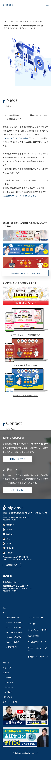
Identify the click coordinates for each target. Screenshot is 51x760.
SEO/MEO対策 (33, 636)
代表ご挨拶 (9, 682)
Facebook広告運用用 (14, 632)
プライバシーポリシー (11, 702)
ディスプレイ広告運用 (14, 627)
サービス (6, 612)
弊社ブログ (7, 667)
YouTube (9, 552)
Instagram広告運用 (13, 637)
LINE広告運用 (11, 647)
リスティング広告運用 (14, 622)
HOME (4, 21)
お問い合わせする (17, 458)
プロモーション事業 (35, 617)
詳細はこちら (12, 565)
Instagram (9, 524)
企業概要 (8, 677)
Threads (9, 529)
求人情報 (8, 692)
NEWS (5, 607)
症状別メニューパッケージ (38, 656)
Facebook (9, 534)
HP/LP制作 (32, 623)
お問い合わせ (8, 697)
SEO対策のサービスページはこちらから (20, 195)
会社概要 (6, 672)
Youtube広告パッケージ (37, 642)
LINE (7, 538)
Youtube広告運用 (12, 642)
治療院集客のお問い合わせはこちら (25, 273)
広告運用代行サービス (13, 617)
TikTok (8, 543)
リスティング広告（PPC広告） (16, 138)
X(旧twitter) (10, 548)
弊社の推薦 (9, 687)
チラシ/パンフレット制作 (37, 629)
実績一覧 (6, 662)
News (11, 21)
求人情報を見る (17, 490)
